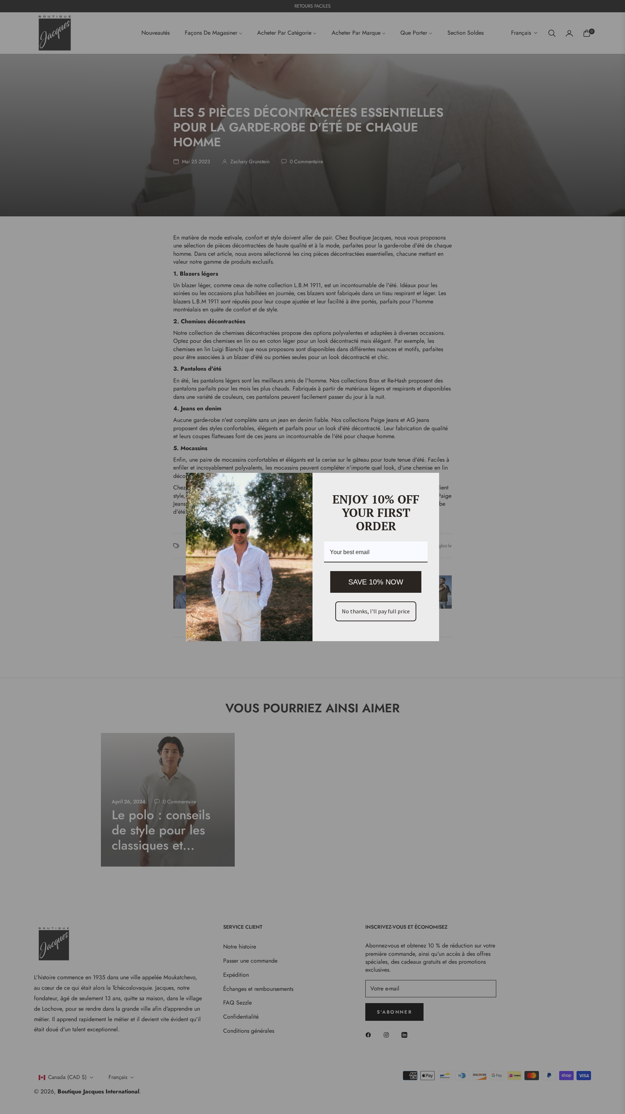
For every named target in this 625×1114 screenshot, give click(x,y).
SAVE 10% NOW (375, 582)
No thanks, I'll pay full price (376, 611)
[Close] (430, 481)
